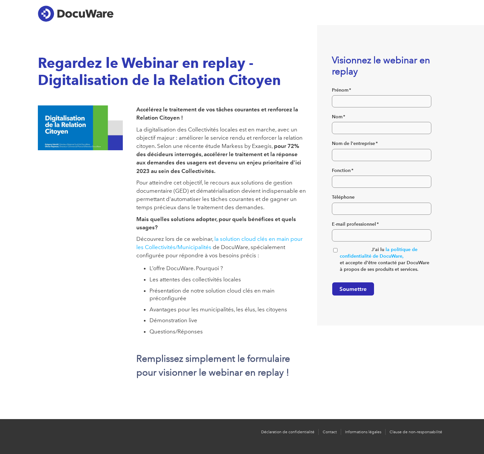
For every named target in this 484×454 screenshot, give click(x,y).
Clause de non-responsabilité (416, 432)
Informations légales (363, 432)
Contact (330, 432)
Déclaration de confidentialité (287, 432)
